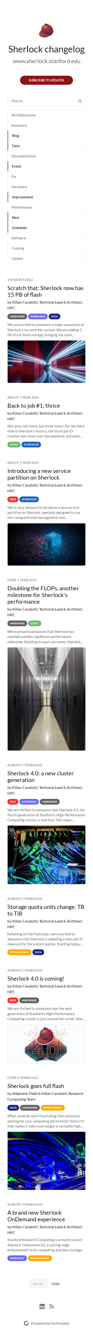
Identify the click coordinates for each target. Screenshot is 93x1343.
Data (16, 146)
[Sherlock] (46, 31)
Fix (13, 176)
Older (55, 1284)
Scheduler (19, 228)
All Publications (23, 115)
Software (18, 238)
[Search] (79, 101)
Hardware (19, 187)
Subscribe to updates (46, 80)
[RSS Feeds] (51, 1305)
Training (17, 248)
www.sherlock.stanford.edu (46, 60)
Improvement (22, 197)
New (15, 217)
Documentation (23, 156)
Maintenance (21, 207)
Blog (15, 135)
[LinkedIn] (44, 1305)
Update (17, 258)
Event (16, 166)
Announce (19, 125)
